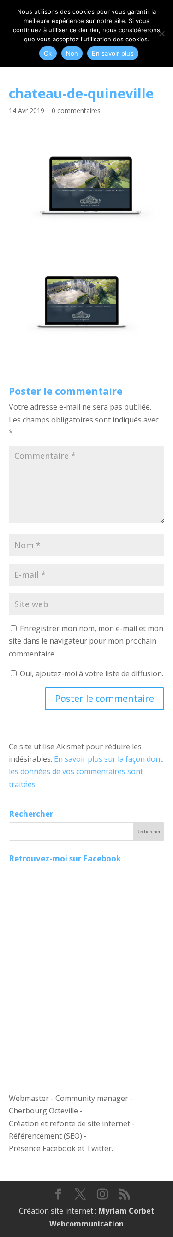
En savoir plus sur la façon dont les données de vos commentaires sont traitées (86, 771)
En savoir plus (113, 53)
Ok (48, 53)
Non (72, 53)
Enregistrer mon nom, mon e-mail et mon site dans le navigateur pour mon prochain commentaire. (86, 640)
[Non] (161, 33)
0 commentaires (76, 110)
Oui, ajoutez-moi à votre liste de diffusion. (90, 673)
